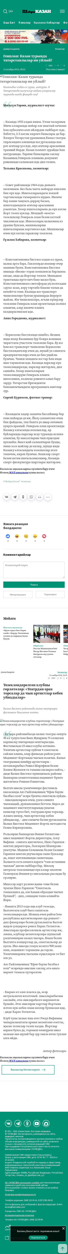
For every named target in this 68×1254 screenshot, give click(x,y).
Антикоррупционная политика (19, 1215)
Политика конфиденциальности (20, 1194)
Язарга (34, 584)
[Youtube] (36, 1123)
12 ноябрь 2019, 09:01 (14, 69)
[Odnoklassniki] (27, 1123)
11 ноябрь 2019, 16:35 (58, 675)
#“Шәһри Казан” (11, 481)
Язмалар (24, 23)
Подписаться (38, 1237)
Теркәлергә (50, 594)
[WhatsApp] (31, 497)
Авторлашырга (18, 594)
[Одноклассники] (23, 497)
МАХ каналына (18, 472)
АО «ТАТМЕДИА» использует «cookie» (22, 1183)
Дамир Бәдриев (11, 49)
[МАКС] (46, 1123)
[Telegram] (15, 497)
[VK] (8, 1123)
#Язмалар (60, 49)
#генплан (26, 481)
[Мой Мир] (39, 497)
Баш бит (9, 23)
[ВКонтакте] (6, 497)
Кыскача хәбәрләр (47, 23)
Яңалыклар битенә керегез (25, 1069)
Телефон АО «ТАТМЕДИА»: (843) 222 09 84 (24, 1220)
